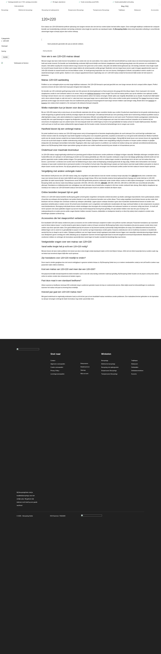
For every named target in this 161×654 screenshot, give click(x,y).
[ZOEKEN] (157, 51)
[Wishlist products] (132, 6)
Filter (5, 57)
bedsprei (151, 100)
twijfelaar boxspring (93, 93)
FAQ (126, 6)
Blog (122, 6)
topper (144, 98)
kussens (44, 103)
